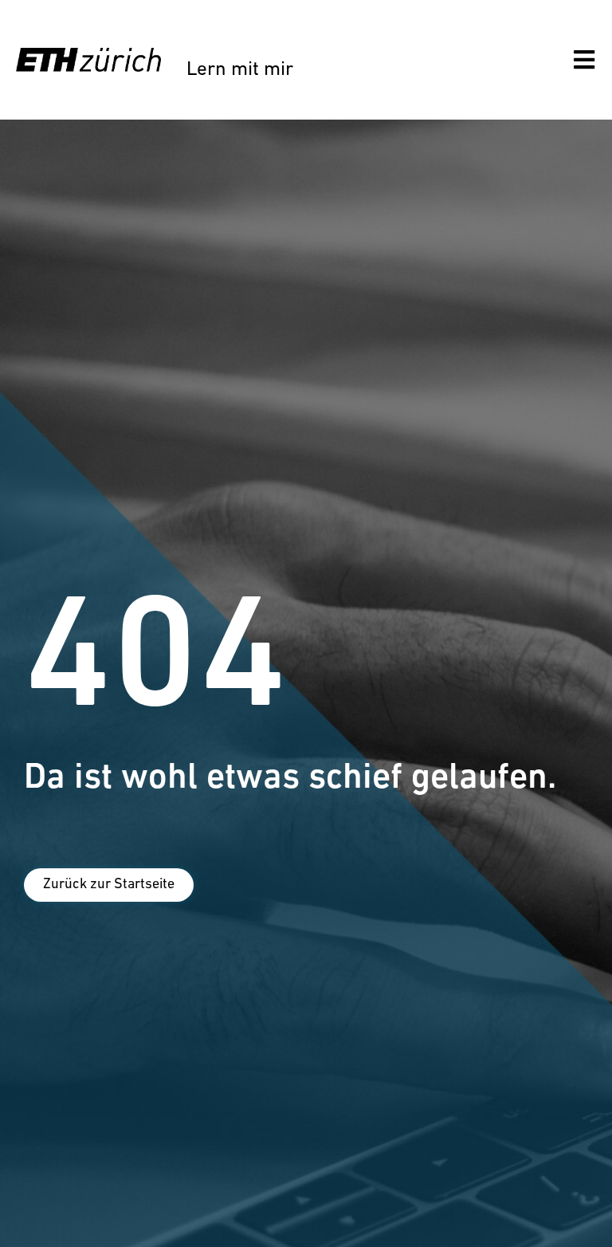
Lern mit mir (239, 70)
